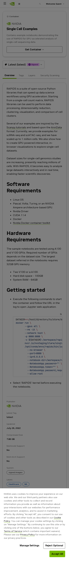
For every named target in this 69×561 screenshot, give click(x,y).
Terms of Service (13, 531)
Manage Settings (29, 545)
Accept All (57, 553)
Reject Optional (54, 545)
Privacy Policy (27, 534)
